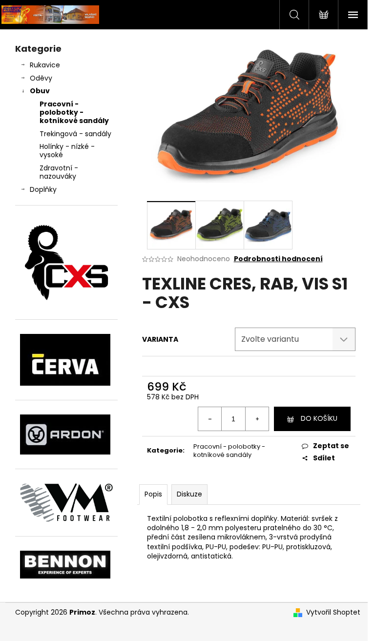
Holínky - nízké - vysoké (67, 151)
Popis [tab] (153, 494)
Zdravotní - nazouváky (59, 172)
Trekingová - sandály (75, 134)
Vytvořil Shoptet (333, 612)
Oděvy (41, 78)
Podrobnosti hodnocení (278, 259)
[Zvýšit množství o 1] (257, 419)
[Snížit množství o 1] (210, 419)
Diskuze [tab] (189, 494)
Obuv (40, 91)
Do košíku (319, 418)
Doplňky (43, 189)
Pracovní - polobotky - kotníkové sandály (74, 112)
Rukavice (45, 65)
